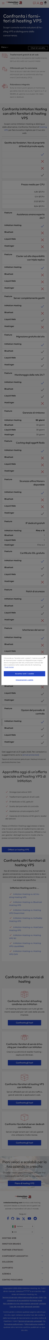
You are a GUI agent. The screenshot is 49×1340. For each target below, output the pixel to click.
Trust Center (9, 667)
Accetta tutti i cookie (24, 674)
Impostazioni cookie (24, 680)
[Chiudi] (44, 657)
